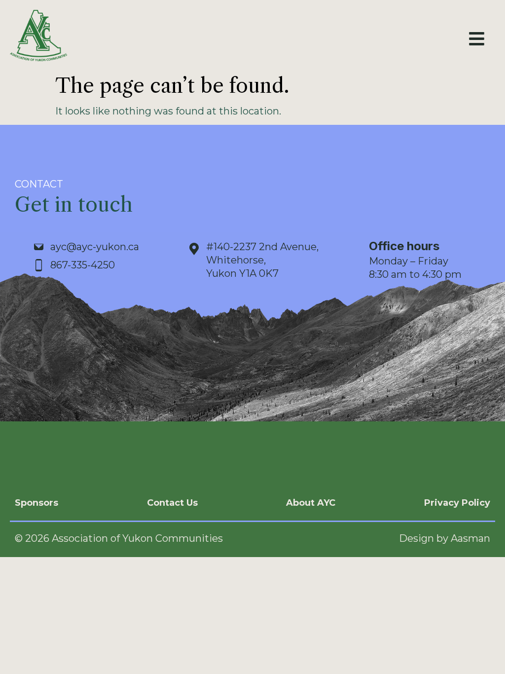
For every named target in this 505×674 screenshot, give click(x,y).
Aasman (470, 538)
